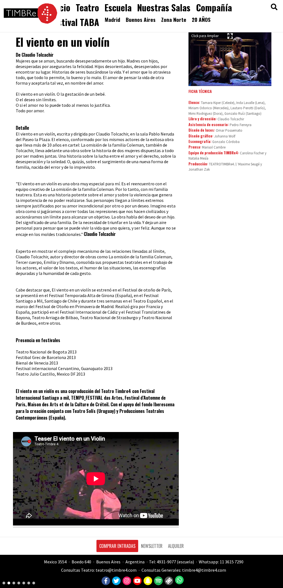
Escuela (118, 7)
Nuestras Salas (163, 7)
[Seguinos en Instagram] (126, 581)
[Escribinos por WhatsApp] (179, 580)
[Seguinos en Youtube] (137, 581)
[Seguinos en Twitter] (115, 581)
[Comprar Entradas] (168, 581)
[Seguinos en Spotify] (158, 581)
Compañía (214, 7)
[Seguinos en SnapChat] (147, 581)
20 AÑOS (201, 19)
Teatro (87, 7)
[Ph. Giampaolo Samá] (229, 58)
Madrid (112, 19)
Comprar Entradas (117, 546)
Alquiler (176, 546)
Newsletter (152, 546)
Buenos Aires (141, 19)
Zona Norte (173, 19)
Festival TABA (74, 21)
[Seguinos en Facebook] (105, 581)
